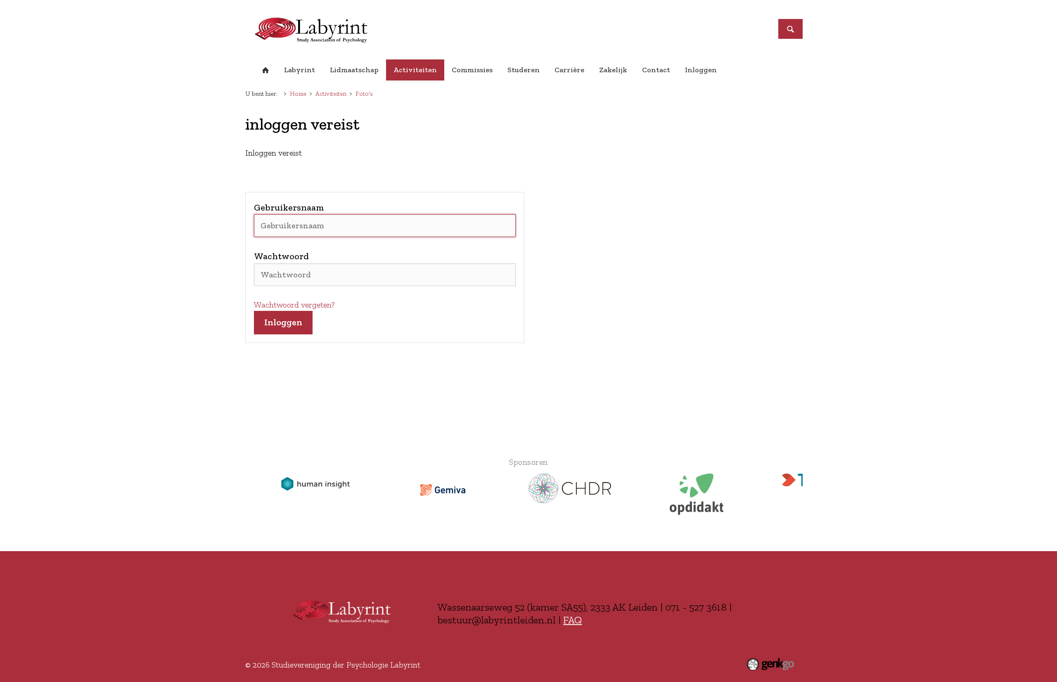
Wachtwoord (281, 256)
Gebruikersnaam (289, 207)
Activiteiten (415, 69)
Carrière (569, 69)
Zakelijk (613, 69)
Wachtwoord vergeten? (294, 305)
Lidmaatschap (354, 69)
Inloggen (701, 69)
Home (265, 70)
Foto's (364, 93)
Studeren (523, 69)
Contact (656, 69)
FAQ (572, 619)
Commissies (472, 69)
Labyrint (299, 69)
